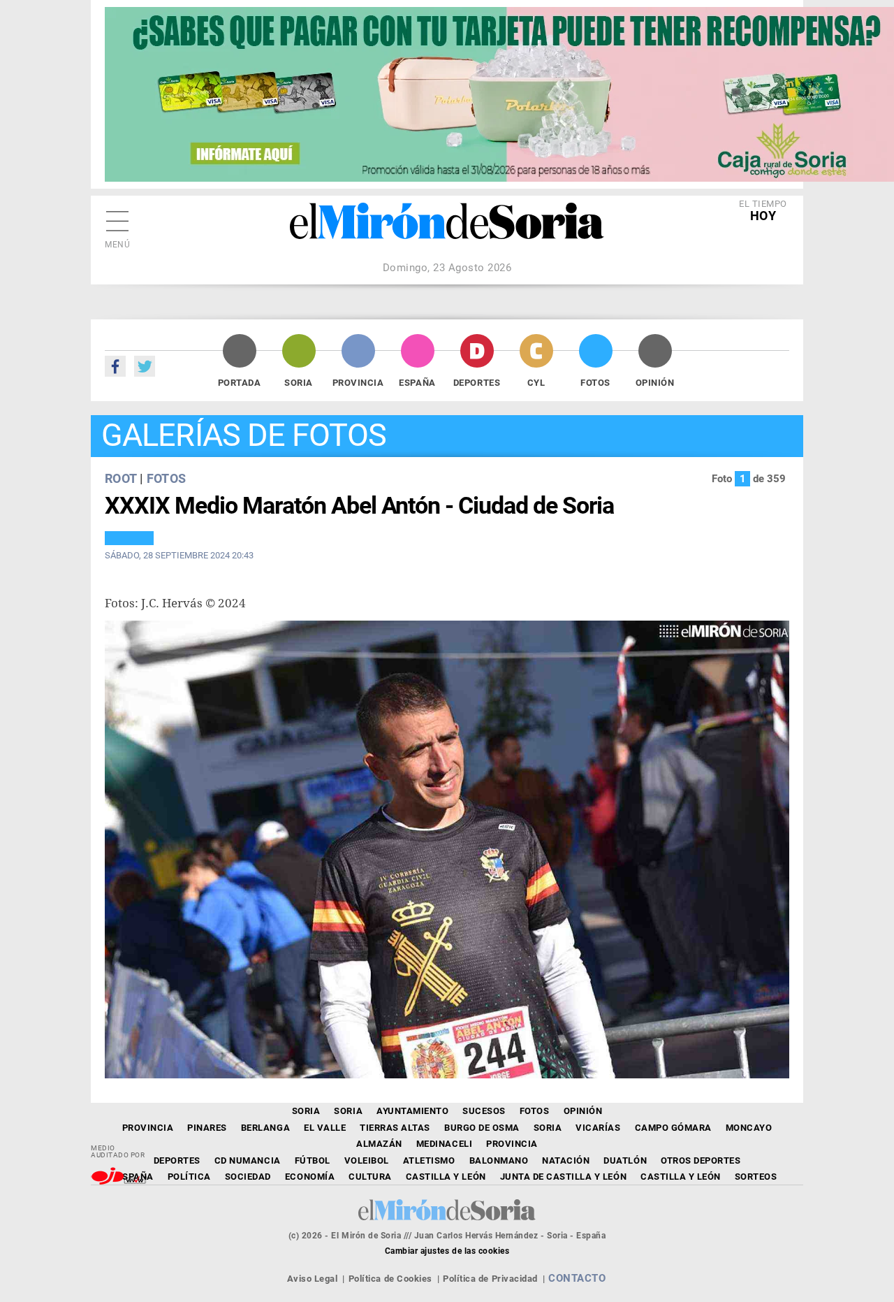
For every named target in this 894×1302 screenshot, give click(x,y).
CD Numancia (247, 1160)
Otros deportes (700, 1160)
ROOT (120, 478)
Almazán (379, 1143)
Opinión (655, 382)
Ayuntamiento (412, 1111)
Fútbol (312, 1160)
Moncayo (749, 1127)
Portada (239, 382)
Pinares (207, 1127)
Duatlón (625, 1160)
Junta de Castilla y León (563, 1176)
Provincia (358, 382)
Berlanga (265, 1127)
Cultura (370, 1176)
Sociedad (248, 1176)
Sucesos (484, 1111)
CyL (536, 382)
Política (189, 1176)
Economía (310, 1176)
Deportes (476, 382)
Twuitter (144, 366)
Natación (565, 1160)
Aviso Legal (312, 1278)
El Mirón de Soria (447, 231)
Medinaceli (444, 1143)
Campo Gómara (673, 1127)
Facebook (115, 366)
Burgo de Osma (482, 1127)
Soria (298, 382)
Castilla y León (446, 1176)
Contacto (577, 1278)
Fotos (595, 382)
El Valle (325, 1127)
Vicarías (598, 1127)
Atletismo (429, 1160)
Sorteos (756, 1176)
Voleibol (366, 1160)
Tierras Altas (395, 1127)
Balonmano (499, 1160)
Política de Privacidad (490, 1278)
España (417, 382)
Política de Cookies (390, 1278)
